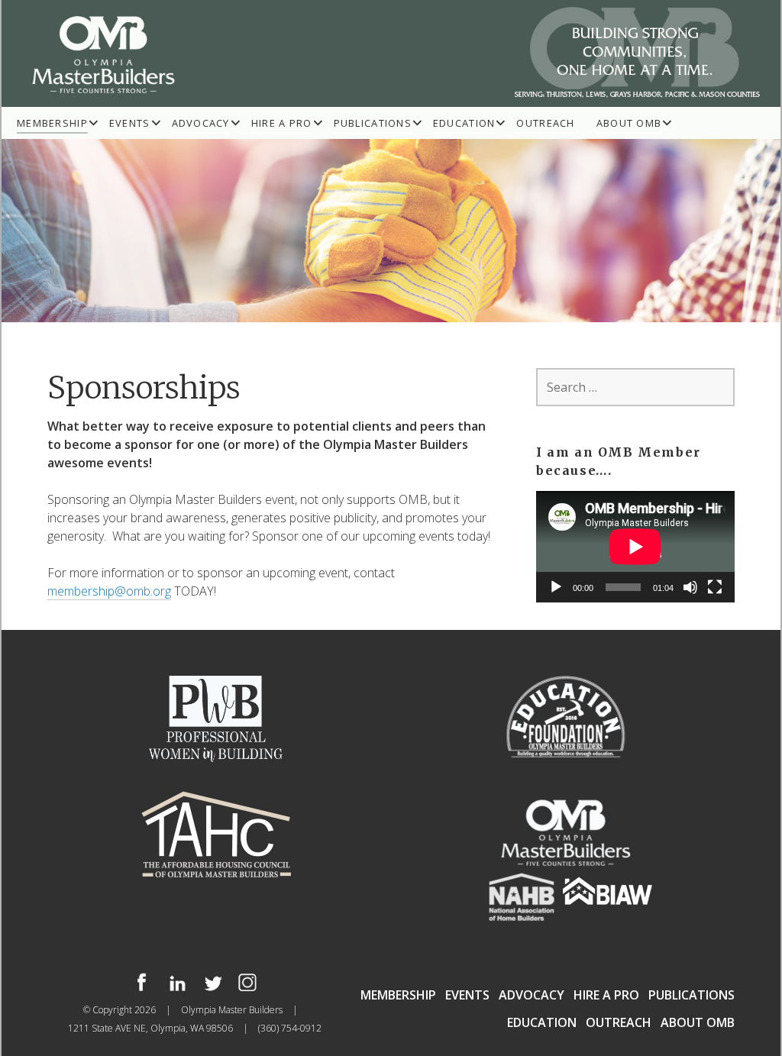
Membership (52, 123)
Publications (373, 123)
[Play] (556, 587)
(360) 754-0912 (290, 1028)
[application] (635, 546)
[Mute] (690, 587)
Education (464, 123)
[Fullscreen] (714, 587)
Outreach (545, 123)
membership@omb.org (109, 591)
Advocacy (201, 123)
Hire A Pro (281, 123)
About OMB (629, 123)
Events (129, 123)
